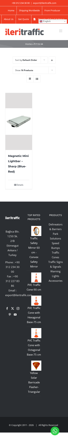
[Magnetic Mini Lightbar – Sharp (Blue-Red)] (18, 121)
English (46, 21)
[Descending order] (52, 60)
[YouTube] (15, 314)
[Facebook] (7, 308)
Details (20, 184)
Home (28, 44)
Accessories (55, 280)
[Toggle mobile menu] (61, 31)
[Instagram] (18, 308)
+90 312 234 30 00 (13, 266)
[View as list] (36, 78)
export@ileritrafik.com (44, 3)
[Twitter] (12, 308)
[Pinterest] (9, 314)
